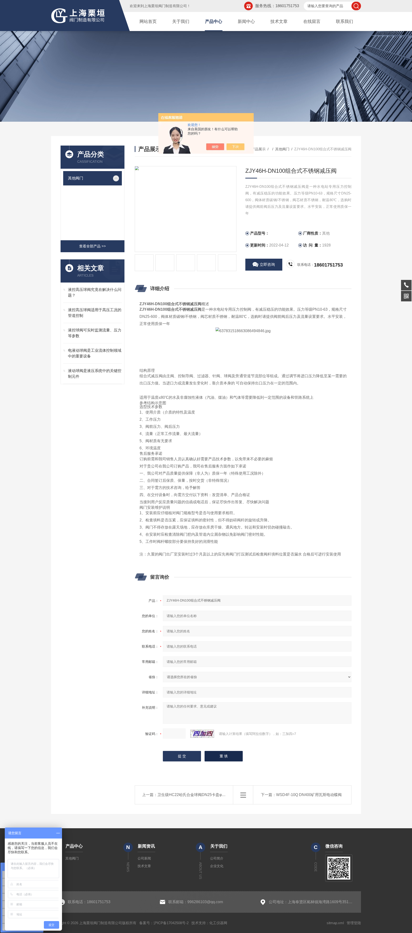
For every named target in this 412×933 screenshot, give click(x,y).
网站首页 (148, 21)
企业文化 (216, 866)
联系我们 (344, 21)
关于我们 (180, 21)
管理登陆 (354, 923)
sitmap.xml (335, 923)
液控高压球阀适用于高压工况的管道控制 (94, 313)
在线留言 (311, 21)
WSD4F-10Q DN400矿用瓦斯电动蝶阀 (309, 795)
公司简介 (216, 858)
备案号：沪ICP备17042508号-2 (164, 923)
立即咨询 (267, 264)
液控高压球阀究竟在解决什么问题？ (94, 292)
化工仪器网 (218, 923)
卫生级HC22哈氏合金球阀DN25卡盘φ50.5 (193, 795)
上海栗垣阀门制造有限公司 (165, 6)
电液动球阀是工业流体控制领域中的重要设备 (94, 353)
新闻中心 (246, 21)
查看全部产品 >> (92, 246)
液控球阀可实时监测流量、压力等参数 (94, 333)
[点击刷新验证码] (202, 734)
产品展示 (258, 149)
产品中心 (213, 21)
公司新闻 (144, 858)
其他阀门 (75, 178)
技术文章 (279, 21)
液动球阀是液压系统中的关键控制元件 (94, 373)
